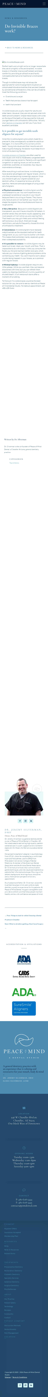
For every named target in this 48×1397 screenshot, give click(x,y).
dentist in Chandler (14, 123)
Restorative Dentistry (13, 1271)
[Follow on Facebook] (20, 821)
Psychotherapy (10, 1289)
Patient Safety (10, 1303)
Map (24, 1130)
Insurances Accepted (12, 1232)
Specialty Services (11, 1278)
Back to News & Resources (20, 48)
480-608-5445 (25, 1202)
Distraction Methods (12, 1325)
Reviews (7, 1310)
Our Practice (9, 1299)
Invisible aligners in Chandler (14, 155)
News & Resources (11, 1250)
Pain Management (11, 1333)
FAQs (6, 1246)
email (24, 1212)
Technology (8, 1306)
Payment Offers (10, 1229)
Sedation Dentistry (11, 1282)
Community (8, 1314)
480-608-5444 (25, 1199)
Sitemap (8, 1377)
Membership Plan (11, 1236)
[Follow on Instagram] (25, 821)
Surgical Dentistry (11, 1285)
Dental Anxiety (10, 1329)
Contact (7, 1318)
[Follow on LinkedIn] (31, 821)
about (24, 1173)
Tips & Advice (14, 463)
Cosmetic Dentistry (12, 1274)
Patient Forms (9, 1253)
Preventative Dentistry (13, 1267)
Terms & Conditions (20, 1377)
